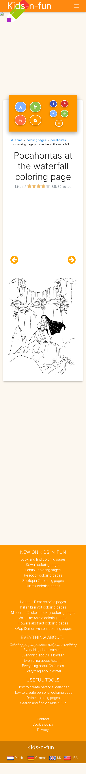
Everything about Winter (43, 671)
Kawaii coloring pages (43, 564)
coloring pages (36, 140)
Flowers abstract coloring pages (43, 623)
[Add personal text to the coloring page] (20, 107)
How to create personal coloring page (43, 692)
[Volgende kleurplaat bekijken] (70, 260)
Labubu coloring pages (43, 570)
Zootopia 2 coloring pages (43, 580)
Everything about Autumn (43, 660)
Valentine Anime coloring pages (43, 618)
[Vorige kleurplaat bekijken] (16, 260)
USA (74, 758)
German (40, 758)
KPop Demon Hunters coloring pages (43, 628)
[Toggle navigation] (76, 6)
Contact (43, 719)
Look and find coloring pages (43, 559)
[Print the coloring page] (20, 120)
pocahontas (58, 140)
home (18, 140)
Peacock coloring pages (43, 575)
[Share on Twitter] (53, 113)
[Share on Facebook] (53, 103)
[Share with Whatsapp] (64, 113)
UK (58, 758)
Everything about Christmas (43, 666)
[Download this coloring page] (35, 120)
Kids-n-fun (29, 6)
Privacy (43, 729)
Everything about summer (43, 650)
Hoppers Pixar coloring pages (43, 602)
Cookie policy (43, 724)
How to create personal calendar (43, 687)
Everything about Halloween (43, 655)
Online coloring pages (43, 697)
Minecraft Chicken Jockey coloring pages (43, 612)
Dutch (18, 758)
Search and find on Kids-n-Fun (43, 703)
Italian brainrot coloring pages (43, 607)
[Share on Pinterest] (64, 103)
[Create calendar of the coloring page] (35, 107)
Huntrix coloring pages (43, 586)
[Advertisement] (43, 45)
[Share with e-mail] (59, 123)
